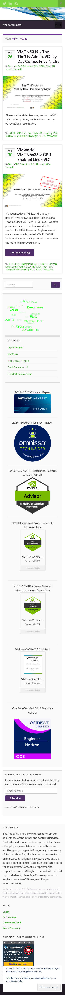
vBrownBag (45, 133)
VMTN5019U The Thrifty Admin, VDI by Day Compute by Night (38, 56)
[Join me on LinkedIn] (10, 2)
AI (16, 66)
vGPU (43, 135)
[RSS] (16, 2)
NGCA (42, 66)
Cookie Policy (17, 981)
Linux (8, 266)
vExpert (8, 69)
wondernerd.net (12, 24)
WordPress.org (11, 927)
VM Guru (13, 354)
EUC (11, 263)
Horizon (40, 164)
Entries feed (10, 917)
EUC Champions (25, 66)
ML (25, 133)
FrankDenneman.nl (18, 367)
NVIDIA (36, 266)
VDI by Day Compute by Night (21, 135)
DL (14, 133)
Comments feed (12, 922)
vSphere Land (15, 347)
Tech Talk (33, 133)
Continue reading (20, 252)
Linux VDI (17, 266)
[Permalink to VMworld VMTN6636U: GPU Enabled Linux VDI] (32, 190)
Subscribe (15, 798)
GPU (36, 66)
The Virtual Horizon (18, 360)
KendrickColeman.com (20, 373)
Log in (6, 911)
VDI (55, 133)
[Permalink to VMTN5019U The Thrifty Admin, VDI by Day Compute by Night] (32, 92)
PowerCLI (50, 66)
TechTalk (10, 269)
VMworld (17, 69)
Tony (10, 66)
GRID (43, 263)
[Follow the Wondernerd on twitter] (4, 2)
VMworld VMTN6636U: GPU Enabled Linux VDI (34, 154)
